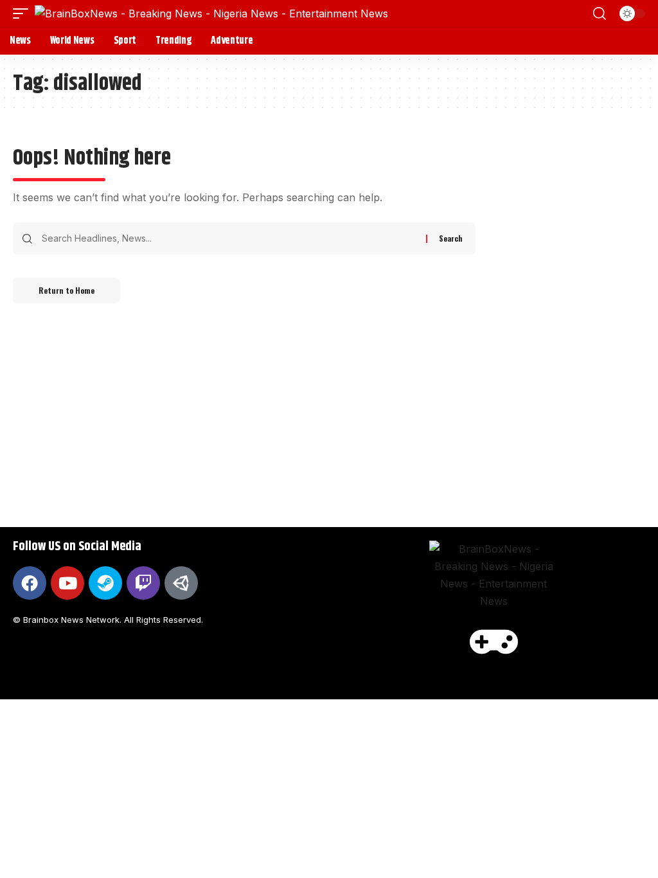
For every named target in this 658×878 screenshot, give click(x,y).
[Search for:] (229, 238)
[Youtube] (67, 583)
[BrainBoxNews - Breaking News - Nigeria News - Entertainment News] (211, 13)
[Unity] (181, 583)
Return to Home (66, 290)
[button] (24, 13)
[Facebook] (29, 583)
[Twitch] (143, 583)
